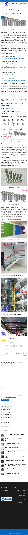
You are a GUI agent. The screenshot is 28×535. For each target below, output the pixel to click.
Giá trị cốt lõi (5, 494)
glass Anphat (19, 13)
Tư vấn (14, 8)
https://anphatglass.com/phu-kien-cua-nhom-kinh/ (12, 63)
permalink (22, 350)
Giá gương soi (6, 422)
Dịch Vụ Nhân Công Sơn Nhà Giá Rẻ (13, 447)
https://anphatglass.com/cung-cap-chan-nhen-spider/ (13, 80)
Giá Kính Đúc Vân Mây (10, 469)
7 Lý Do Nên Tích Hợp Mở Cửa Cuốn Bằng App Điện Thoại (15, 456)
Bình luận (3, 365)
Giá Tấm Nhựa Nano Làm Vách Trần (13, 443)
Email (2, 383)
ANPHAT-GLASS (16, 533)
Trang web (3, 389)
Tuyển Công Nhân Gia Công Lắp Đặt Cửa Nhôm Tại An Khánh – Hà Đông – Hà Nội (15, 465)
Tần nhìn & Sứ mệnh (7, 492)
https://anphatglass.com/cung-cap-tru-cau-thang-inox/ (13, 58)
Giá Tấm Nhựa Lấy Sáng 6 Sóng (12, 473)
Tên (2, 377)
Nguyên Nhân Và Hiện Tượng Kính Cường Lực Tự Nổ (16, 439)
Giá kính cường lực (7, 414)
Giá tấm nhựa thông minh (8, 420)
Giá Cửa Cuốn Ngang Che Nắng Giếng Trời (14, 434)
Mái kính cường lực (7, 409)
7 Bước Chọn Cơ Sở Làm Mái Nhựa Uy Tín (14, 460)
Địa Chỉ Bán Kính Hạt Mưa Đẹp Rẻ (12, 451)
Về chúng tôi (5, 490)
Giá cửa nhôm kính (7, 417)
